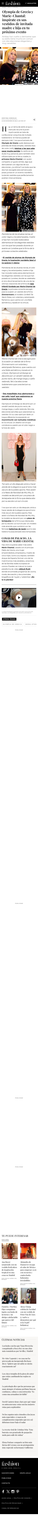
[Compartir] (34, 120)
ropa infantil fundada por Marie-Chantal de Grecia (18, 286)
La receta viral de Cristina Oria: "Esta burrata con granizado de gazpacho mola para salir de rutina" (17, 1432)
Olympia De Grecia (12, 624)
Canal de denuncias (10, 1508)
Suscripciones (8, 1473)
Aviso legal (6, 1498)
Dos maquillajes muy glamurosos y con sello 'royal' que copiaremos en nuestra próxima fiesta (18, 396)
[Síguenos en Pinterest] (17, 1491)
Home (4, 7)
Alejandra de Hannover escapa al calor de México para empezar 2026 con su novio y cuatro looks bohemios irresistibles (28, 1271)
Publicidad (6, 1478)
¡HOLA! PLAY (24, 569)
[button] (19, 597)
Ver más (5, 1239)
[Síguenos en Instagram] (13, 1491)
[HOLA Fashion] (12, 3)
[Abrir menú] (3, 3)
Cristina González (9, 118)
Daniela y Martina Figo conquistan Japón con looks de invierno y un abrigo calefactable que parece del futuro (10, 1314)
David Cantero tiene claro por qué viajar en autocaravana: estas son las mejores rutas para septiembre (19, 1404)
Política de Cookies (22, 1498)
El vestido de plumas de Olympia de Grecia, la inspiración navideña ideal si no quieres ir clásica (19, 260)
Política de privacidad (11, 1503)
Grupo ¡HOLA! (25, 1473)
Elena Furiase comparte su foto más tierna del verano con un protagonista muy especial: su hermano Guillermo (18, 1445)
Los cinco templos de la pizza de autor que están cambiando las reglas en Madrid (18, 1376)
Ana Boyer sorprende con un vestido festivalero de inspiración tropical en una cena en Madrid (9, 1268)
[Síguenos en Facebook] (3, 1491)
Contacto (6, 1483)
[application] (19, 597)
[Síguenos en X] (8, 1491)
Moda (22, 7)
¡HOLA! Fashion (13, 7)
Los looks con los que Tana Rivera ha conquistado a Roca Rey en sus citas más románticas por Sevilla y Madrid (17, 1348)
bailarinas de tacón (17, 529)
